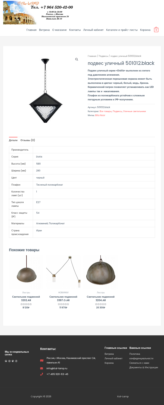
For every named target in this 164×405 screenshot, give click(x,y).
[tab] (13, 140)
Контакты (75, 30)
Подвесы (103, 56)
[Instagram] (9, 361)
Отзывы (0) (27, 140)
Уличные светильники (134, 111)
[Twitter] (13, 361)
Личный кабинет (93, 30)
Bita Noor (100, 115)
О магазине (59, 30)
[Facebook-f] (16, 361)
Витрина (44, 30)
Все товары (106, 111)
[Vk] (6, 361)
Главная (31, 30)
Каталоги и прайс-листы (122, 30)
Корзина (145, 30)
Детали (13, 140)
